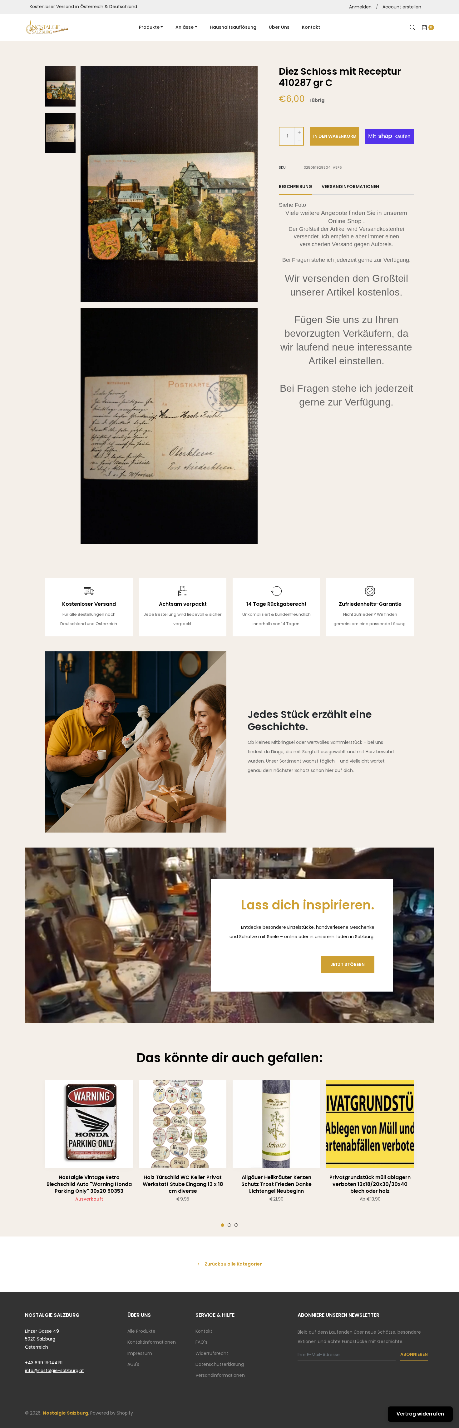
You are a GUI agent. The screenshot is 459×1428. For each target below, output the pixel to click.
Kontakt (203, 1331)
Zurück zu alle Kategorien (233, 1264)
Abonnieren (414, 1354)
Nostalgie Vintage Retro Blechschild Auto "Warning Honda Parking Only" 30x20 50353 (89, 1184)
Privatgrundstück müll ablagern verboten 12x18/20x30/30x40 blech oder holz (370, 1184)
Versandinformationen (220, 1375)
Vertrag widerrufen (420, 1414)
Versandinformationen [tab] (350, 186)
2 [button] (229, 1225)
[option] (89, 1153)
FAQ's (201, 1342)
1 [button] (222, 1225)
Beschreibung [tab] (295, 186)
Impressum (139, 1353)
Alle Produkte (141, 1331)
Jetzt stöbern (347, 964)
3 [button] (236, 1225)
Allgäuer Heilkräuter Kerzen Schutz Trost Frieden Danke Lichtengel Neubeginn (276, 1184)
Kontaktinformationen (151, 1342)
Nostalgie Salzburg (65, 1413)
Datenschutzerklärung (219, 1364)
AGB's (133, 1364)
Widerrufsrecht (211, 1353)
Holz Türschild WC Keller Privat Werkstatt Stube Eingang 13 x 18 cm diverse (183, 1184)
